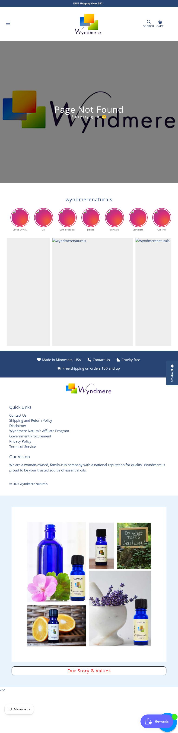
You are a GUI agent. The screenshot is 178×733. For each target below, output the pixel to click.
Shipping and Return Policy (30, 420)
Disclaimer (17, 425)
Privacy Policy (20, 441)
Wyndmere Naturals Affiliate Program (39, 430)
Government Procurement (30, 436)
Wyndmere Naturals (34, 484)
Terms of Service (22, 446)
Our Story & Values (89, 671)
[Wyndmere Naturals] (89, 24)
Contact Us (17, 415)
